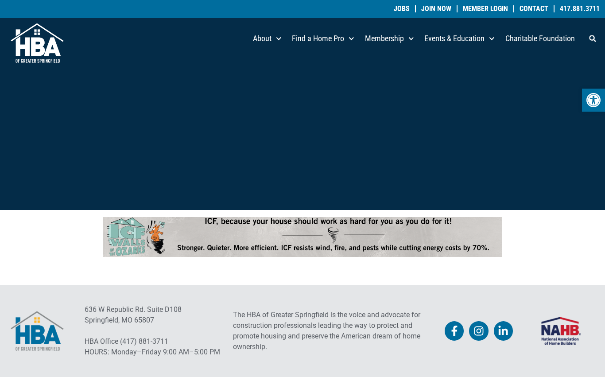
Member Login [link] (485, 8)
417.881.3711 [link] (580, 8)
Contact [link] (534, 8)
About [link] (262, 38)
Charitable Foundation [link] (540, 38)
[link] (593, 100)
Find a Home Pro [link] (318, 38)
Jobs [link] (402, 8)
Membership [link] (384, 38)
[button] (593, 38)
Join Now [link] (436, 8)
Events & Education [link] (454, 38)
